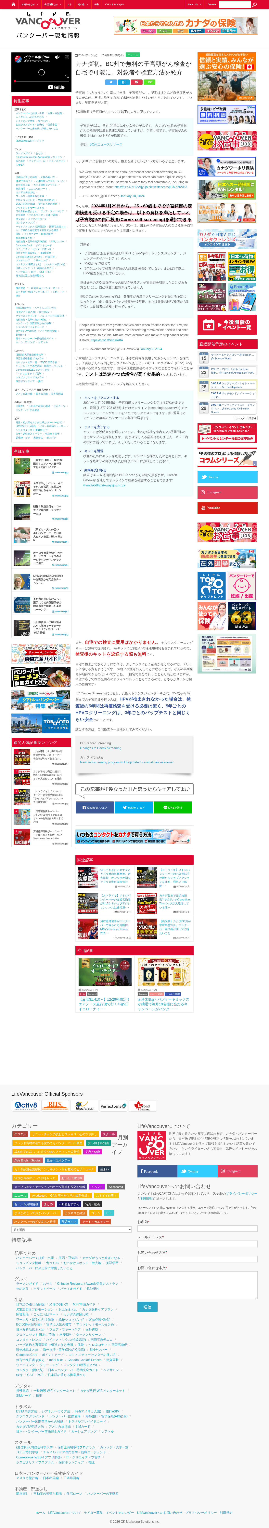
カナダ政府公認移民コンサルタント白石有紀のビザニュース (54, 1169)
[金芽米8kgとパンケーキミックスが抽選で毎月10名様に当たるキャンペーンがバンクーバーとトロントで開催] (164, 985)
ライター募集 (93, 1512)
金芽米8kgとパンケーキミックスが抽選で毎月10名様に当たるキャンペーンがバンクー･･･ (163, 1004)
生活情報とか (51, 4)
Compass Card (24, 245)
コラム (95, 1213)
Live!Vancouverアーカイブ (30, 141)
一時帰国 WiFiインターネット (44, 288)
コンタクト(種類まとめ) (28, 264)
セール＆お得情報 (173, 994)
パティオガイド (57, 161)
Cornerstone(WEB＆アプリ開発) (33, 369)
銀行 (33, 272)
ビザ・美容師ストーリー (53, 426)
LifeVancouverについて (64, 1512)
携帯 (18, 295)
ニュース (133, 54)
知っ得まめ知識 (98, 1143)
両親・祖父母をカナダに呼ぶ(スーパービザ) (39, 422)
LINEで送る (175, 807)
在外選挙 (20, 215)
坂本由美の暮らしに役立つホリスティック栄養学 (46, 1151)
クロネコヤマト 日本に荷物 (43, 215)
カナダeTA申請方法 (26, 330)
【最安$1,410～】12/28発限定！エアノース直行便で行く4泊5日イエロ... (48, 464)
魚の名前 (20, 161)
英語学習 (52, 124)
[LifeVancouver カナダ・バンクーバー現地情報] (12, 3)
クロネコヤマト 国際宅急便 (38, 234)
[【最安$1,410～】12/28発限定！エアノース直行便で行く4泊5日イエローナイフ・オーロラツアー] (105, 985)
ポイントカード (43, 245)
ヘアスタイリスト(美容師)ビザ (32, 430)
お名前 (143, 1222)
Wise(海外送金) (46, 200)
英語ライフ (69, 1221)
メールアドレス (150, 1237)
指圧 (40, 381)
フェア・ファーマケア (52, 211)
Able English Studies (27, 1160)
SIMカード (58, 292)
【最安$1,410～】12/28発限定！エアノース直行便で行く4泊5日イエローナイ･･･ (104, 1004)
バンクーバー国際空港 (52, 315)
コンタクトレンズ (25, 222)
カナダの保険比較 (25, 192)
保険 (18, 234)
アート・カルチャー (95, 1221)
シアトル (43, 342)
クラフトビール (37, 161)
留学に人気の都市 (47, 203)
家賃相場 (20, 188)
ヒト (70, 4)
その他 (81, 4)
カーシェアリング (25, 342)
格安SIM (20, 218)
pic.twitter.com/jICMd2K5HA (167, 187)
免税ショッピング (25, 200)
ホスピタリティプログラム (30, 377)
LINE (150, 82)
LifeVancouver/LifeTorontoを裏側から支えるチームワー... (48, 579)
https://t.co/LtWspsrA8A (107, 340)
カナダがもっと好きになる (30, 117)
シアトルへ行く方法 (45, 308)
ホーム (40, 1512)
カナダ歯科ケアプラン (45, 185)
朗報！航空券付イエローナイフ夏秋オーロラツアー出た (47, 510)
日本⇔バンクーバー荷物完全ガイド (35, 268)
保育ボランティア (25, 381)
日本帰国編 (57, 393)
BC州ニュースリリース (106, 144)
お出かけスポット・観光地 (30, 124)
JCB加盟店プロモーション (50, 181)
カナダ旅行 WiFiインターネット (32, 292)
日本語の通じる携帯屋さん (30, 275)
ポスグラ (51, 437)
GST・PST (45, 272)
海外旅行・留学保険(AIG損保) (31, 241)
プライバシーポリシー (241, 1193)
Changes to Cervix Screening (100, 748)
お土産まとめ (23, 185)
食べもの (43, 120)
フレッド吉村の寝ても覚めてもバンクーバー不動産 (48, 1143)
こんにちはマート (38, 188)
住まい (104, 1169)
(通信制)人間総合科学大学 (29, 354)
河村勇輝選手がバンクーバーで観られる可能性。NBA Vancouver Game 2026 (47, 835)
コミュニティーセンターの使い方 (33, 249)
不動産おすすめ (69, 1204)
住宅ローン (59, 406)
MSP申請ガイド (24, 181)
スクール (109, 1134)
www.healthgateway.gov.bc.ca (104, 485)
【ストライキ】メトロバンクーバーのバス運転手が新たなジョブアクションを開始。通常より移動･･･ (174, 877)
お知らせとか (27, 4)
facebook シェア (97, 807)
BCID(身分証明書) (25, 203)
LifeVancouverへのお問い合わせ (159, 1512)
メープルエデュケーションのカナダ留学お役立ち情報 (49, 1186)
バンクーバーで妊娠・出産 (30, 113)
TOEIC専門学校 (49, 362)
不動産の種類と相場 (39, 406)
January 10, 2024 (132, 196)
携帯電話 (20, 288)
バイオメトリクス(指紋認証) (31, 226)
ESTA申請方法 (23, 308)
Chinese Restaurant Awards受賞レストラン (39, 157)
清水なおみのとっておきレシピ (35, 1178)
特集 (97, 4)
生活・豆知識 (55, 113)
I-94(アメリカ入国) (26, 312)
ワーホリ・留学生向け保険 (30, 196)
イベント (97, 1186)
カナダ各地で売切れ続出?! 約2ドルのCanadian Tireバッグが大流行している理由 (47, 775)
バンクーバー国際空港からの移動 (33, 323)
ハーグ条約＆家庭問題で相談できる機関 (37, 230)
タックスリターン (37, 218)
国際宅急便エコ (57, 226)
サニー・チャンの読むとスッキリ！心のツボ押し (64, 1134)
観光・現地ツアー (58, 1160)
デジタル (20, 1134)
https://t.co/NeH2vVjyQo (131, 187)
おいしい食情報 (156, 994)
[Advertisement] (134, 1044)
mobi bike (46, 253)
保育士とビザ (52, 433)
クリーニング (40, 260)
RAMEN (20, 164)
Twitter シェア (136, 807)
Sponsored (92, 994)
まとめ (82, 994)
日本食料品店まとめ (26, 211)
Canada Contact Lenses (29, 256)
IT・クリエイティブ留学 (28, 373)
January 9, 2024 (151, 349)
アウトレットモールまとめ (30, 207)
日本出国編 (42, 393)
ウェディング (23, 260)
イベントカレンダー (114, 4)
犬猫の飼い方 (48, 177)
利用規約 (147, 1198)
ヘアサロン (22, 272)
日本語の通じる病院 (26, 177)
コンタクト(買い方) (55, 264)
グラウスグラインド (26, 315)
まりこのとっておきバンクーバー (36, 1213)
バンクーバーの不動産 (27, 410)
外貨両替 (50, 256)
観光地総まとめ (24, 237)
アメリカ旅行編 (48, 330)
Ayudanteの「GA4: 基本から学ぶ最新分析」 (61, 1195)
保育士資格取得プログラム (30, 358)
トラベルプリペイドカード (30, 327)
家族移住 (38, 437)
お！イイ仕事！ (106, 1195)
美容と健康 (92, 1151)
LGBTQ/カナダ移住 (26, 426)
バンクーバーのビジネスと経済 (35, 1221)
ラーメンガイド (24, 153)
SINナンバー (57, 241)
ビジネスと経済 (75, 1213)
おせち (39, 153)
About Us (193, 4)
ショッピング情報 (25, 120)
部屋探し (20, 406)
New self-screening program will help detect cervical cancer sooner (126, 762)
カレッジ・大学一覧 (26, 362)
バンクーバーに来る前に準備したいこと (37, 128)
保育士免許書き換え (26, 253)
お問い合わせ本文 (152, 1268)
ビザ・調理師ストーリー (29, 433)
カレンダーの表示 (244, 418)
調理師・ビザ (23, 437)
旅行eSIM (44, 312)
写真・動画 (92, 1204)
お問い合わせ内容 (152, 1253)
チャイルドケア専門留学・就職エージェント (39, 366)
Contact (212, 4)
